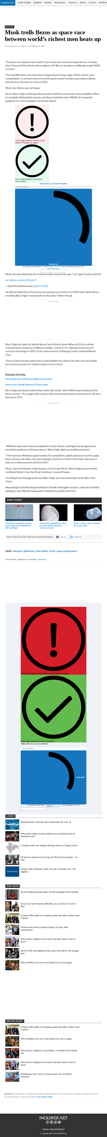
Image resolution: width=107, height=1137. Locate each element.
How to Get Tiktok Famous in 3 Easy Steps (26, 384)
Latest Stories (24, 2)
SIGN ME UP (53, 264)
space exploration (67, 551)
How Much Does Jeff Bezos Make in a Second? (28, 379)
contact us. (42, 559)
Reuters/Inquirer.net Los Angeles (15, 46)
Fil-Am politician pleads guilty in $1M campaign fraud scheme (49, 892)
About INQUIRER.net (57, 1129)
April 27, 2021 (40, 286)
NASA (52, 551)
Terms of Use (57, 266)
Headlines (10, 27)
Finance (48, 2)
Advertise (46, 1129)
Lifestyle (72, 2)
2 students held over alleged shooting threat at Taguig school (49, 845)
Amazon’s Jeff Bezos (23, 551)
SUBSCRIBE (80, 777)
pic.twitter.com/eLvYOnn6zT (20, 280)
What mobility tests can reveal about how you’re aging (46, 962)
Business (38, 2)
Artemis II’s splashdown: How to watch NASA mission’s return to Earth (53, 525)
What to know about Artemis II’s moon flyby (87, 524)
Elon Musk (42, 551)
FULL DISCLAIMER (45, 1097)
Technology (60, 2)
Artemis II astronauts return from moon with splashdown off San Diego (18, 525)
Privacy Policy (54, 268)
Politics (92, 2)
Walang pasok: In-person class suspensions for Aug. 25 (46, 822)
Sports (83, 2)
